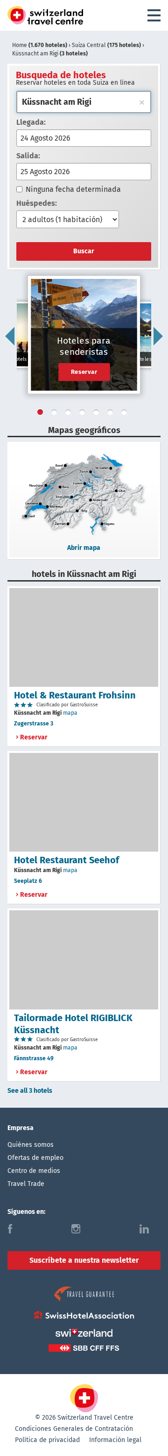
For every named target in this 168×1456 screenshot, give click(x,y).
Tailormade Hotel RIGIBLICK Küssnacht (73, 1024)
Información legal (115, 1440)
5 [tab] (98, 414)
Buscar (83, 251)
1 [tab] (42, 414)
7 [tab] (126, 414)
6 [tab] (112, 414)
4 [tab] (84, 414)
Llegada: (31, 122)
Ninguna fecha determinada (73, 189)
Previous (9, 336)
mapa (70, 713)
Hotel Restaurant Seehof (66, 860)
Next (158, 336)
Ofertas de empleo (35, 1158)
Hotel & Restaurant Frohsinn (75, 695)
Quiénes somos (30, 1145)
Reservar (84, 371)
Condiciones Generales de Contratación (74, 1429)
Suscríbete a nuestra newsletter (84, 1260)
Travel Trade (25, 1184)
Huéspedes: (36, 203)
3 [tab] (70, 414)
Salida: (28, 155)
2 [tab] (56, 414)
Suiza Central (106, 45)
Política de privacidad (47, 1440)
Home (39, 45)
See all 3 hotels (29, 1091)
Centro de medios (33, 1171)
